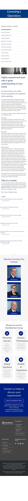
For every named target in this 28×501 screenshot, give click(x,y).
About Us (5, 442)
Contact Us (5, 448)
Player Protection (4, 52)
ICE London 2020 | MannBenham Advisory (9, 207)
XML (6, 472)
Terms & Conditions (10, 472)
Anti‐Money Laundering (6, 47)
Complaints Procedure (19, 472)
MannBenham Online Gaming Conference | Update (10, 215)
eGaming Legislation (5, 38)
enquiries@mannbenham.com (14, 409)
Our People (5, 445)
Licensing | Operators (6, 29)
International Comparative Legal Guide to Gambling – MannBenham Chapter (11, 241)
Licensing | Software (5, 32)
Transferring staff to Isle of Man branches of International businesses (12, 232)
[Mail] (23, 443)
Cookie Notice (17, 471)
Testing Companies (5, 58)
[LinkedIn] (20, 443)
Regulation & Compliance (6, 41)
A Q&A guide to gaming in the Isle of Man (9, 223)
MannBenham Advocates (19, 425)
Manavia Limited (19, 433)
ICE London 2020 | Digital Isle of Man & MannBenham (11, 199)
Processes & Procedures (6, 44)
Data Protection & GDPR (6, 50)
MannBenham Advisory (19, 429)
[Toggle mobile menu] (25, 2)
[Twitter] (18, 443)
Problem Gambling (5, 55)
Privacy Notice (11, 471)
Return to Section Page (6, 61)
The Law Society (6, 451)
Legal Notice (23, 471)
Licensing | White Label (6, 35)
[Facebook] (15, 443)
